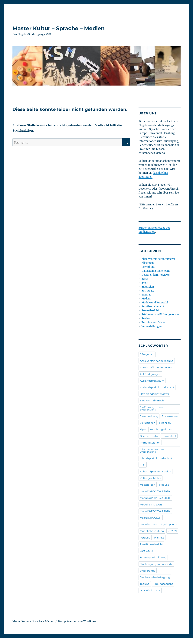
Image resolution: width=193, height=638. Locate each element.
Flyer (143, 429)
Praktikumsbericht (153, 306)
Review (146, 318)
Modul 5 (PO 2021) (150, 517)
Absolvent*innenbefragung (156, 360)
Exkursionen (147, 422)
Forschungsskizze (161, 429)
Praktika (159, 537)
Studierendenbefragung (155, 577)
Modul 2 (164, 484)
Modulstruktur (149, 524)
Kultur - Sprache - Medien (155, 471)
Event (145, 282)
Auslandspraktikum (152, 380)
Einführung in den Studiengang (151, 408)
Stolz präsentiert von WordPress (77, 621)
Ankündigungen (150, 374)
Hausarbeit (169, 435)
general (146, 294)
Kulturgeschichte (150, 478)
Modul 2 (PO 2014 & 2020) (155, 491)
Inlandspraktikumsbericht (156, 458)
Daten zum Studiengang (156, 270)
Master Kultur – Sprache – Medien (58, 28)
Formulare (148, 290)
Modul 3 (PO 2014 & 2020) (155, 497)
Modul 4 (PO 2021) (151, 504)
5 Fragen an (147, 354)
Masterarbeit (147, 484)
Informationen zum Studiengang (152, 450)
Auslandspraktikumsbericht (157, 387)
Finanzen (165, 422)
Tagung (144, 583)
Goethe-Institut (149, 435)
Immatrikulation (150, 442)
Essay (145, 278)
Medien (146, 298)
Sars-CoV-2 (146, 550)
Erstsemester (170, 416)
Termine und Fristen (154, 322)
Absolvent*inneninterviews (158, 259)
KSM (142, 464)
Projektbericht (150, 310)
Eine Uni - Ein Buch (152, 400)
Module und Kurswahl (155, 302)
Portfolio (145, 537)
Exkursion (148, 286)
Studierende (147, 570)
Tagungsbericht (163, 583)
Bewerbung (148, 266)
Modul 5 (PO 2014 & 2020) (155, 511)
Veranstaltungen (152, 326)
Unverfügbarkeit (150, 590)
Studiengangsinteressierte (156, 563)
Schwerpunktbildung (153, 557)
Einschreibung (149, 416)
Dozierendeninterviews (156, 274)
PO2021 (172, 530)
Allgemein (148, 263)
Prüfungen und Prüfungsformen (161, 314)
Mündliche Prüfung (152, 530)
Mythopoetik (169, 524)
